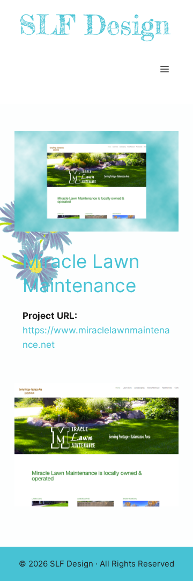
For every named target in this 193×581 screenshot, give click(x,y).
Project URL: (50, 315)
